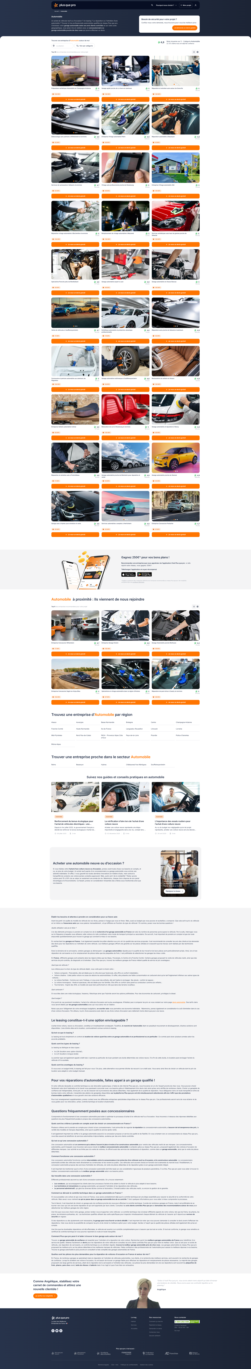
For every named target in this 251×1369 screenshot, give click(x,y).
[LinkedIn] (60, 1330)
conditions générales (138, 582)
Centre (153, 722)
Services (133, 1325)
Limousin (154, 729)
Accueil (57, 11)
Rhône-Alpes (56, 744)
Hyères (103, 765)
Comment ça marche (156, 1321)
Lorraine (179, 729)
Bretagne (129, 722)
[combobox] (63, 45)
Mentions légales (103, 1365)
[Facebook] (53, 1330)
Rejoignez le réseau (173, 891)
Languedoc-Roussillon (134, 729)
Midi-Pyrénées (56, 735)
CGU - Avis (114, 1365)
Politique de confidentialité (129, 1365)
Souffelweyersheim (158, 765)
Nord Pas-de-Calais (83, 735)
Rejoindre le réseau (155, 1325)
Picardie (154, 735)
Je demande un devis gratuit (184, 28)
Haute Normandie (82, 729)
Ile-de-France (106, 729)
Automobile (59, 816)
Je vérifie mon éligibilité (44, 1296)
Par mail (177, 1330)
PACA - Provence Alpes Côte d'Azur (112, 736)
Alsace (53, 722)
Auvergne (79, 722)
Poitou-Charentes (182, 735)
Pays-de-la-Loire (132, 735)
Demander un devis (155, 1328)
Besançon (79, 765)
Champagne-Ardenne (184, 722)
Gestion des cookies (146, 1365)
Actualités (134, 1328)
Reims (53, 765)
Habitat (133, 1321)
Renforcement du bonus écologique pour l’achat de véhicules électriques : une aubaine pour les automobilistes (74, 824)
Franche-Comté (57, 729)
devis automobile (178, 1002)
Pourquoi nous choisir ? (165, 5)
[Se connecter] (195, 5)
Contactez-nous (154, 1332)
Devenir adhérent (154, 1335)
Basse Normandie (107, 722)
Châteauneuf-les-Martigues (136, 765)
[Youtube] (56, 1330)
